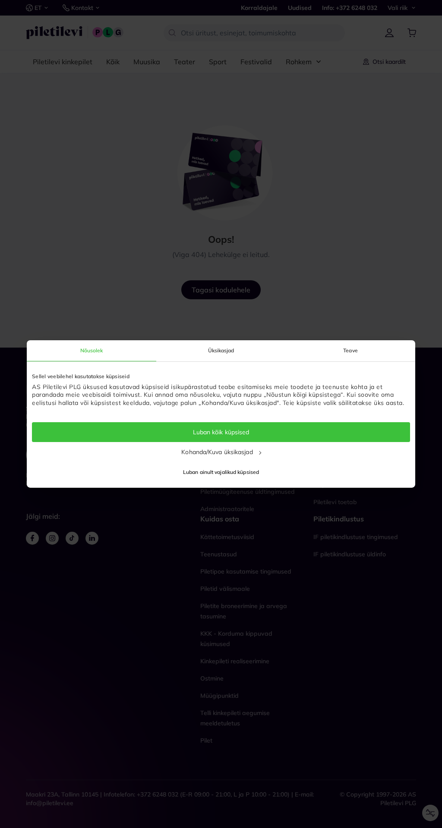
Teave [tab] (350, 350)
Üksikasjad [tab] (221, 350)
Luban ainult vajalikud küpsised (221, 472)
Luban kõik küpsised (221, 432)
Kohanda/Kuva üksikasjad (217, 452)
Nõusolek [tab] (91, 350)
